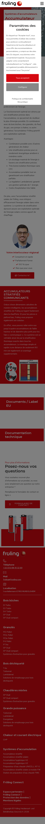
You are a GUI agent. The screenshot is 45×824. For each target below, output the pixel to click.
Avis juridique (23, 102)
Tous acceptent (22, 78)
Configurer (22, 87)
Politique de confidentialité (22, 99)
